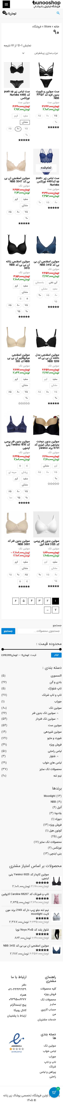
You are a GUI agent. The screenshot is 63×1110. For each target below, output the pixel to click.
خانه (56, 26)
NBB (53, 801)
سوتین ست (55, 725)
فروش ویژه (55, 744)
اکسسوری (56, 675)
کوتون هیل (55, 830)
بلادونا (58, 813)
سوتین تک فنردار (45, 718)
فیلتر (56, 655)
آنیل (59, 807)
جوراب (58, 701)
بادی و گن (56, 682)
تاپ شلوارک (55, 688)
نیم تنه (58, 775)
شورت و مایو (54, 738)
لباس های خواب (52, 762)
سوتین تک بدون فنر (43, 713)
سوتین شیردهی (53, 731)
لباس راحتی (55, 751)
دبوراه (58, 819)
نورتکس (57, 847)
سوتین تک (55, 708)
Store (47, 26)
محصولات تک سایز (51, 769)
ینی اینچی (56, 853)
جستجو (57, 625)
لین (60, 836)
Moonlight (49, 796)
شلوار (52, 756)
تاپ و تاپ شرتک (52, 695)
